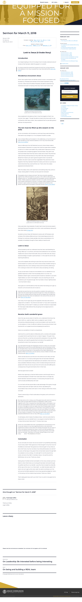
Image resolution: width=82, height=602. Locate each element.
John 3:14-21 (40, 41)
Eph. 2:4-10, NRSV (44, 413)
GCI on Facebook (64, 108)
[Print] (68, 83)
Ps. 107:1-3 (43, 40)
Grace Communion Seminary (67, 112)
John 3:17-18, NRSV (25, 297)
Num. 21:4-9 (37, 40)
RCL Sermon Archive (64, 78)
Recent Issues (44, 2)
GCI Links (54, 2)
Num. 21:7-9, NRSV (50, 184)
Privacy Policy (64, 115)
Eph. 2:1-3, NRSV (30, 353)
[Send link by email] (67, 83)
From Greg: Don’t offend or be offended (69, 40)
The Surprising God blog (66, 116)
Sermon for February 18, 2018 (67, 74)
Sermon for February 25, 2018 (67, 76)
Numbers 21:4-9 (36, 45)
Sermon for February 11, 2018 (67, 73)
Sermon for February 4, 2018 (67, 72)
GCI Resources (64, 109)
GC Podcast (63, 107)
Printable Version (64, 63)
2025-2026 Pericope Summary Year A (67, 80)
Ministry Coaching (65, 113)
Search (66, 2)
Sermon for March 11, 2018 (66, 54)
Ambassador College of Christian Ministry (69, 105)
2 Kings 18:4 (30, 230)
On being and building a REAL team (68, 47)
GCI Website (63, 111)
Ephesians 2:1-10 (47, 45)
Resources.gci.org (75, 592)
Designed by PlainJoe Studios (9, 596)
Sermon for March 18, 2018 (66, 55)
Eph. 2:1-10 (33, 41)
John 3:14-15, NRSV (23, 142)
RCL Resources (6, 40)
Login (62, 123)
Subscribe (75, 2)
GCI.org (66, 592)
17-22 (48, 40)
